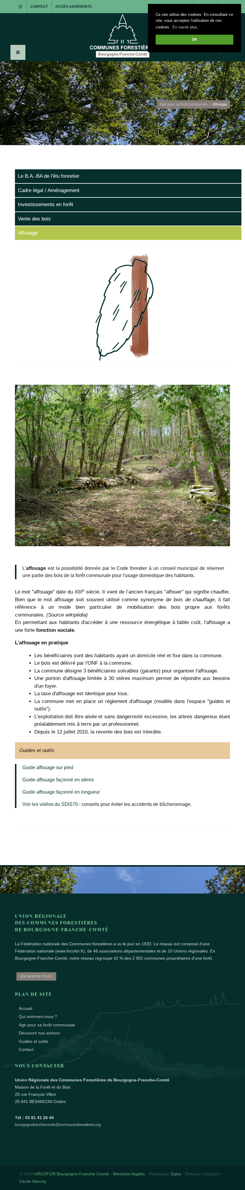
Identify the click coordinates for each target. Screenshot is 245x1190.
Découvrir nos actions (39, 1033)
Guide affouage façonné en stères (58, 779)
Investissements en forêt (45, 204)
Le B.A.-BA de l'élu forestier (48, 176)
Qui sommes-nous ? (38, 1016)
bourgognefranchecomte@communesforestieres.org (58, 1124)
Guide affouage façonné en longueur (61, 792)
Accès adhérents (73, 6)
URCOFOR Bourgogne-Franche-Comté (71, 1173)
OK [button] (194, 39)
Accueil (25, 1008)
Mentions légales (129, 1173)
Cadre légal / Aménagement (48, 190)
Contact (39, 6)
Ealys (176, 1173)
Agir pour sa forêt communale (184, 104)
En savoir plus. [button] (185, 27)
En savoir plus (36, 976)
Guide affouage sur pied (47, 767)
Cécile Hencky (32, 1181)
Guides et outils (33, 1041)
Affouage (28, 233)
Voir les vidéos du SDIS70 (50, 804)
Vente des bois (34, 219)
